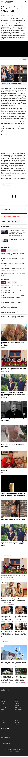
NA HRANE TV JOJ (18, 709)
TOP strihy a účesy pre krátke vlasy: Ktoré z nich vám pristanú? (13, 274)
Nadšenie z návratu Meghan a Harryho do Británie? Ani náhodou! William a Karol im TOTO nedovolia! (13, 301)
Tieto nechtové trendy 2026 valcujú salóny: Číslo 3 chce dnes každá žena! (12, 254)
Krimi (16, 718)
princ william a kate (16, 216)
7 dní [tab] (9, 282)
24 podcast (17, 711)
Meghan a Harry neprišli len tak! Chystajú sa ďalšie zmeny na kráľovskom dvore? (12, 312)
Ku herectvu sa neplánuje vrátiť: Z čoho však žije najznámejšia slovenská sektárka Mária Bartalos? (12, 259)
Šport (2, 709)
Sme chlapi (3, 716)
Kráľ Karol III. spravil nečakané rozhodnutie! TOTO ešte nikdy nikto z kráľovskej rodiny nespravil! (13, 296)
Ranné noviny (18, 707)
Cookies (3, 741)
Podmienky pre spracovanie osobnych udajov (6, 737)
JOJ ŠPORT (3, 703)
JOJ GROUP (3, 707)
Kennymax (17, 751)
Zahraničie (17, 716)
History (3, 720)
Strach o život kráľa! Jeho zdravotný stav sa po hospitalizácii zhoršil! (11, 286)
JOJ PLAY (3, 701)
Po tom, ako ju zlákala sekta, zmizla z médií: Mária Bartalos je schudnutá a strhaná (12, 264)
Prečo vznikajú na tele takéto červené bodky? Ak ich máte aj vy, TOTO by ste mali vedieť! (13, 269)
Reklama (3, 731)
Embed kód (25, 59)
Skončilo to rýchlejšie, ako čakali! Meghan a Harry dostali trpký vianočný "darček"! (12, 317)
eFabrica (17, 752)
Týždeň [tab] (9, 250)
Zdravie (3, 718)
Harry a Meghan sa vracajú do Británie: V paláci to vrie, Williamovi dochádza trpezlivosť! (13, 307)
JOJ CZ (2, 705)
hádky (9, 216)
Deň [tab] (3, 250)
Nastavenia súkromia (5, 743)
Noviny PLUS (17, 703)
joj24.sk (16, 701)
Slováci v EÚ (17, 724)
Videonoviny (17, 705)
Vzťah (6, 216)
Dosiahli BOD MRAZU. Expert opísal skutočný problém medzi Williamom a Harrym (13, 291)
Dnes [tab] (3, 282)
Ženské (2, 711)
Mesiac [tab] (15, 250)
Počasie (3, 722)
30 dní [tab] (14, 282)
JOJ (2, 699)
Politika (16, 720)
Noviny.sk (5, 641)
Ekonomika (17, 722)
